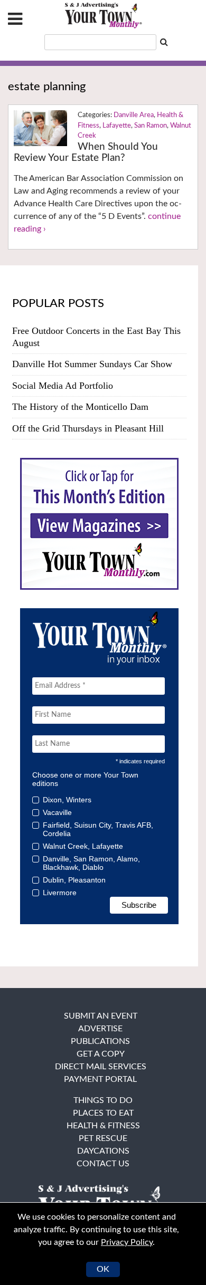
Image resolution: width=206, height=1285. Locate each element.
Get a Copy (101, 1054)
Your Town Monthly (103, 16)
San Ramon (150, 125)
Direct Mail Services (100, 1066)
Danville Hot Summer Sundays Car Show (92, 364)
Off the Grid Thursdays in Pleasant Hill (88, 428)
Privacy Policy (127, 1242)
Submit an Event (100, 1016)
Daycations (103, 1151)
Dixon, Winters (67, 799)
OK (103, 1269)
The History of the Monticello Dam (80, 406)
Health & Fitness (103, 1125)
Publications (100, 1041)
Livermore (60, 892)
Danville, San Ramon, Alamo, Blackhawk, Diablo (91, 863)
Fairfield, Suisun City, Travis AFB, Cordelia (98, 829)
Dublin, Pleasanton (74, 880)
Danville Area (134, 115)
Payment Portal (100, 1079)
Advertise (100, 1028)
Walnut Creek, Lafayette (83, 846)
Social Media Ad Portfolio (62, 385)
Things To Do (103, 1100)
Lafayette (116, 125)
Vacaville (57, 812)
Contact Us (103, 1163)
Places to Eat (103, 1113)
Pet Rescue (103, 1138)
